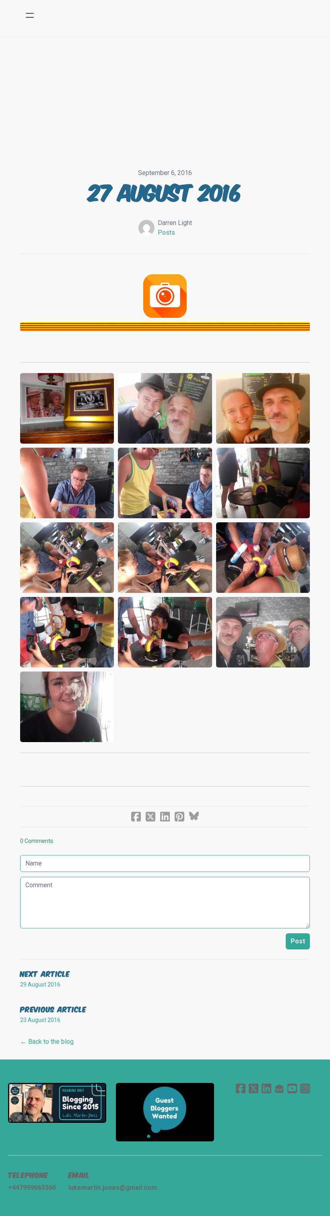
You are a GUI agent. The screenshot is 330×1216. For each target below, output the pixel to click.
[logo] (175, 15)
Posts (166, 232)
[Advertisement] (165, 98)
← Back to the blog (47, 1041)
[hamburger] (29, 15)
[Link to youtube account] (292, 1088)
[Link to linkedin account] (266, 1088)
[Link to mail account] (279, 1088)
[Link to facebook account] (240, 1088)
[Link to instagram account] (305, 1088)
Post (298, 941)
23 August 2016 (40, 1020)
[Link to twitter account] (253, 1088)
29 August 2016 (40, 984)
